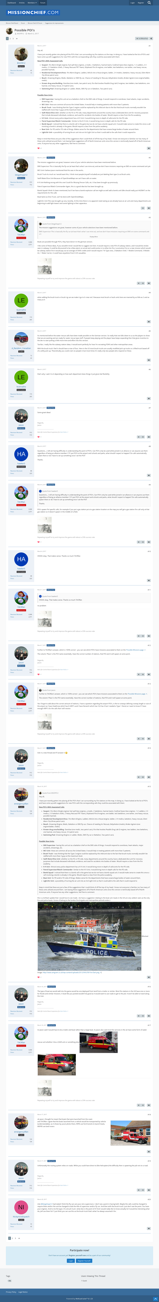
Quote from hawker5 (50, 491)
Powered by (79, 1299)
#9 (150, 485)
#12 (149, 645)
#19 (149, 1161)
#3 (150, 217)
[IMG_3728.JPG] (98, 1042)
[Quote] (149, 148)
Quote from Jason (48, 690)
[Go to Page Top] (155, 1299)
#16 (149, 987)
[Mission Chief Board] (79, 13)
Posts (12, 73)
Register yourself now (77, 1255)
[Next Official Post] (143, 208)
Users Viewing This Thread (93, 1276)
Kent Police (63, 432)
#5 (150, 331)
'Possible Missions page (135, 650)
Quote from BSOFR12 (50, 793)
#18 (149, 1114)
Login (133, 3)
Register (141, 3)
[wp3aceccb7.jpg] (130, 1133)
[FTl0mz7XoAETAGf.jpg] (44, 266)
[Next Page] (17, 38)
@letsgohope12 (46, 1204)
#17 (149, 1025)
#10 (149, 551)
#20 (149, 1199)
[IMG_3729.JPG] (56, 1065)
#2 (150, 158)
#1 (150, 46)
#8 (150, 446)
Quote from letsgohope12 (52, 224)
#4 (150, 292)
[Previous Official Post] (139, 283)
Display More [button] (94, 237)
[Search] (149, 2)
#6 (150, 369)
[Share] (151, 38)
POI (10, 1281)
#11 (149, 590)
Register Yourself (84, 1261)
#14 (149, 748)
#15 (149, 786)
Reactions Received (16, 70)
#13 (149, 684)
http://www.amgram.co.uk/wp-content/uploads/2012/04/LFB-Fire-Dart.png (71, 972)
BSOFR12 (20, 33)
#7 (150, 408)
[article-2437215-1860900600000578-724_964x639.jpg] (89, 936)
